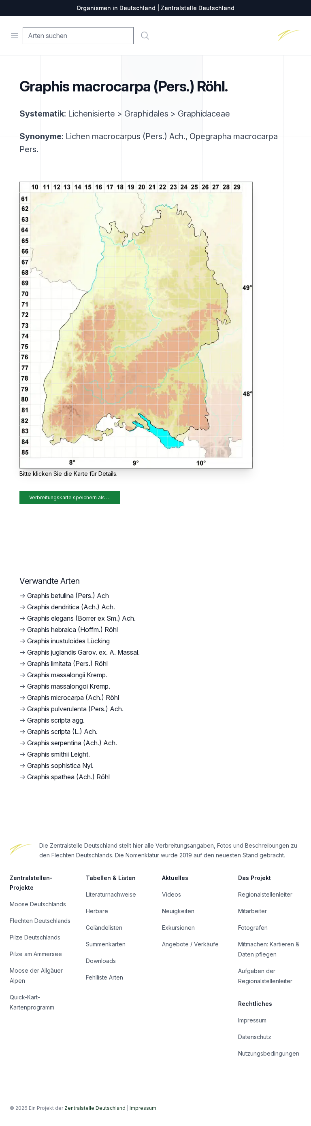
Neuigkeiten (178, 911)
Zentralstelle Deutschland (95, 1108)
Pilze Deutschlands (35, 937)
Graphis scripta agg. (56, 720)
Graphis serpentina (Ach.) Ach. (72, 743)
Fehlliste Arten (104, 977)
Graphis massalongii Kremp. (67, 675)
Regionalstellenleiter (265, 894)
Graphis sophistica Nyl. (60, 765)
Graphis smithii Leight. (58, 754)
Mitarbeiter (252, 911)
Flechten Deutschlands (40, 920)
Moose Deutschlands (38, 904)
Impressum (252, 1020)
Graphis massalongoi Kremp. (68, 686)
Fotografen (253, 927)
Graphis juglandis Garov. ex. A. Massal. (83, 652)
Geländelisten (104, 927)
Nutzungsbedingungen (268, 1053)
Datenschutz (254, 1036)
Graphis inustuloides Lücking (68, 641)
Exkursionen (178, 927)
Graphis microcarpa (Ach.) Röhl (73, 697)
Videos (171, 894)
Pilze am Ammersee (36, 953)
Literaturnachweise (111, 894)
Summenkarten (106, 944)
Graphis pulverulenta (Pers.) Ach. (75, 709)
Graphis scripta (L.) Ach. (62, 731)
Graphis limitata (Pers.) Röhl (67, 663)
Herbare (97, 911)
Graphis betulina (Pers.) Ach (68, 596)
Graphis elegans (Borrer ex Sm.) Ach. (81, 618)
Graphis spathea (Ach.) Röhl (68, 777)
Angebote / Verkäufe (190, 944)
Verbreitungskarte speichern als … (70, 497)
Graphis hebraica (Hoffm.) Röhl (72, 630)
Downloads (101, 960)
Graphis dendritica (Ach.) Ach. (71, 607)
